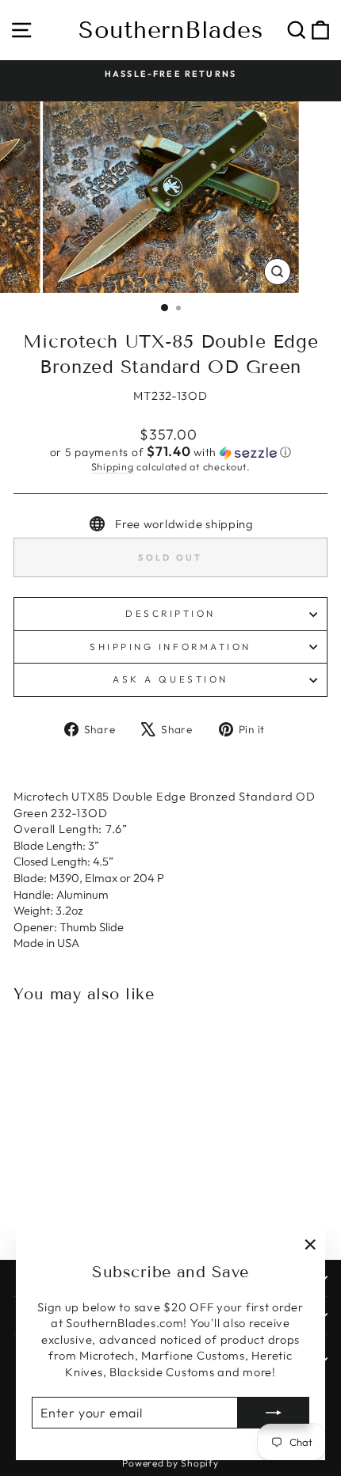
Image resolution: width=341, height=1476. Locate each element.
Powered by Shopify (170, 1463)
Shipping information (170, 646)
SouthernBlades (171, 30)
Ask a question (170, 679)
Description (170, 613)
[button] (170, 452)
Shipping (112, 466)
